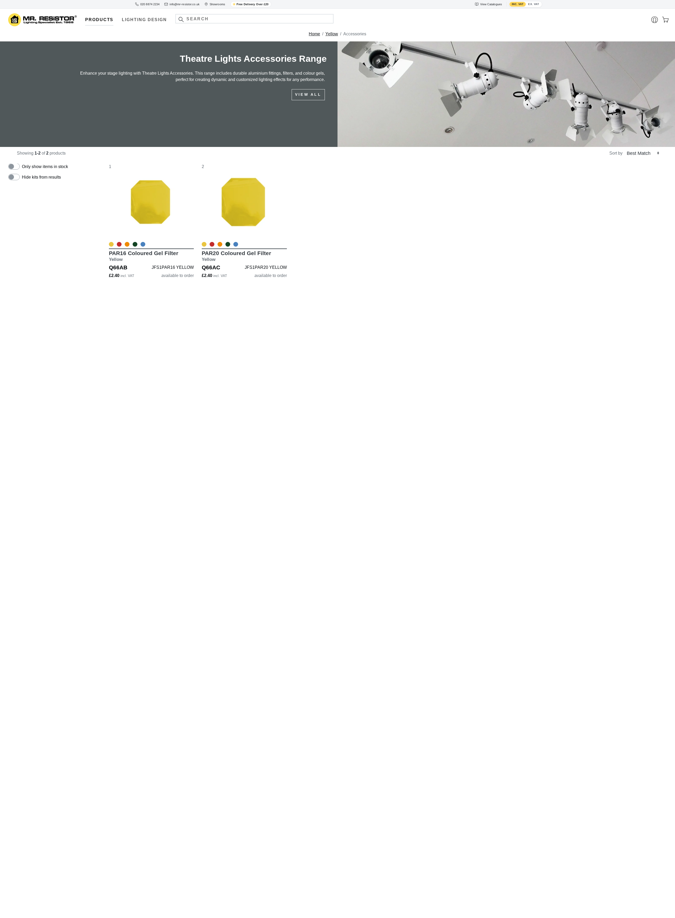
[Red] (119, 244)
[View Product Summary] (176, 233)
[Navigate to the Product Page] (151, 202)
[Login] (654, 20)
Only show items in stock (45, 166)
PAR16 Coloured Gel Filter (143, 256)
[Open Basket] (665, 20)
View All (308, 94)
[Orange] (127, 244)
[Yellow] (111, 244)
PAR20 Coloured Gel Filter (236, 256)
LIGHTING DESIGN (144, 19)
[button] (181, 19)
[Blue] (143, 244)
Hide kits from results (41, 177)
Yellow (331, 34)
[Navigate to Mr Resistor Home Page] (42, 19)
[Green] (135, 244)
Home (314, 34)
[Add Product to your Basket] (126, 233)
